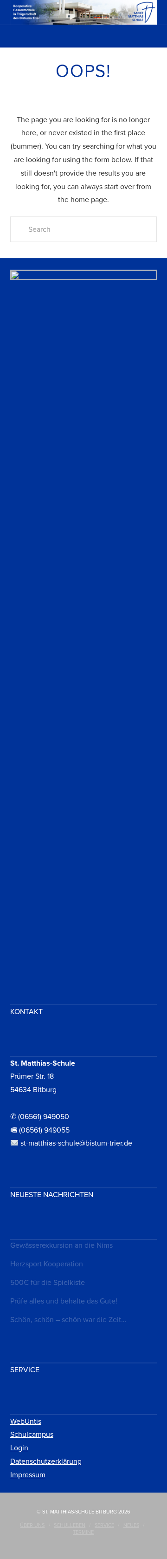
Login (19, 1448)
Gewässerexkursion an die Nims (61, 1245)
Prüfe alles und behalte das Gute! (63, 1301)
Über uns (32, 1525)
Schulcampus (31, 1434)
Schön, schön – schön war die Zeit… (68, 1319)
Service (104, 1525)
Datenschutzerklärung (46, 1461)
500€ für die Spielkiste (47, 1282)
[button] (83, 39)
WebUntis (25, 1421)
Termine (83, 1532)
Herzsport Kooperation (46, 1264)
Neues (131, 1525)
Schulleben (69, 1525)
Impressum (27, 1475)
